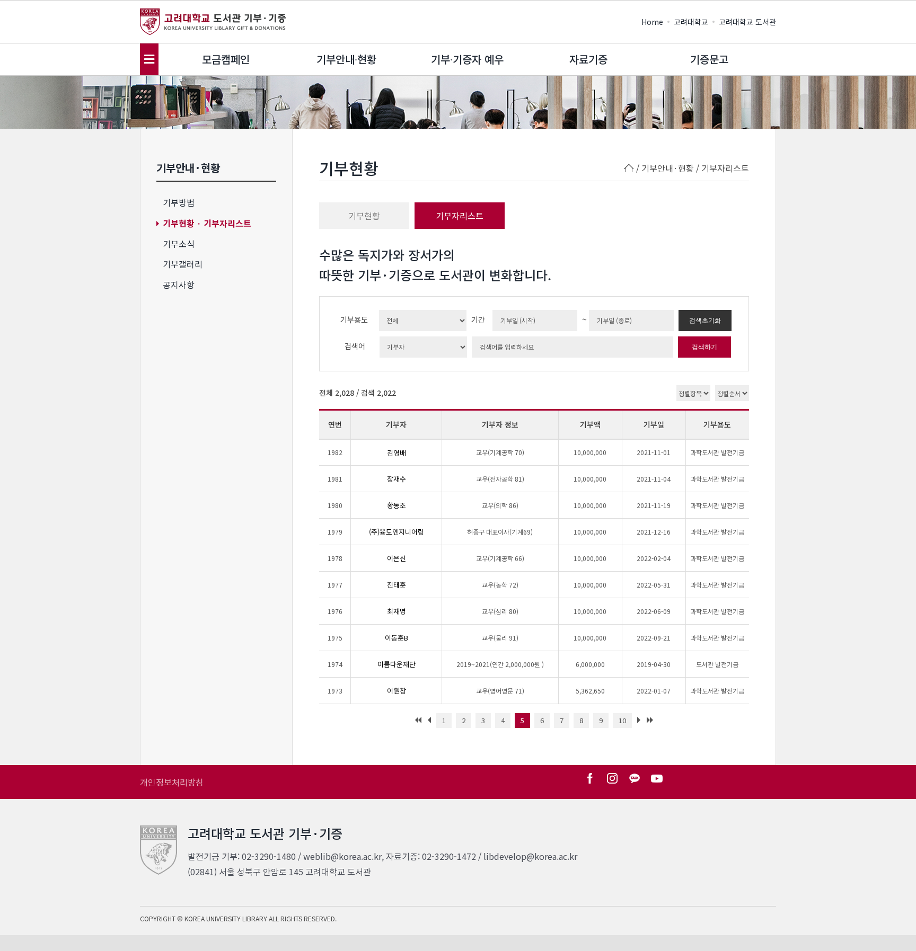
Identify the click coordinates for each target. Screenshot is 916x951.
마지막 (651, 723)
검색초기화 (705, 320)
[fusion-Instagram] (612, 778)
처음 (416, 723)
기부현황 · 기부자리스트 (207, 223)
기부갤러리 (182, 263)
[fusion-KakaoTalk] (634, 778)
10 (622, 720)
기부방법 (179, 202)
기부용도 (354, 319)
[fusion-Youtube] (657, 778)
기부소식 (179, 243)
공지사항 (179, 284)
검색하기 (704, 347)
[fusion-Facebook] (590, 778)
